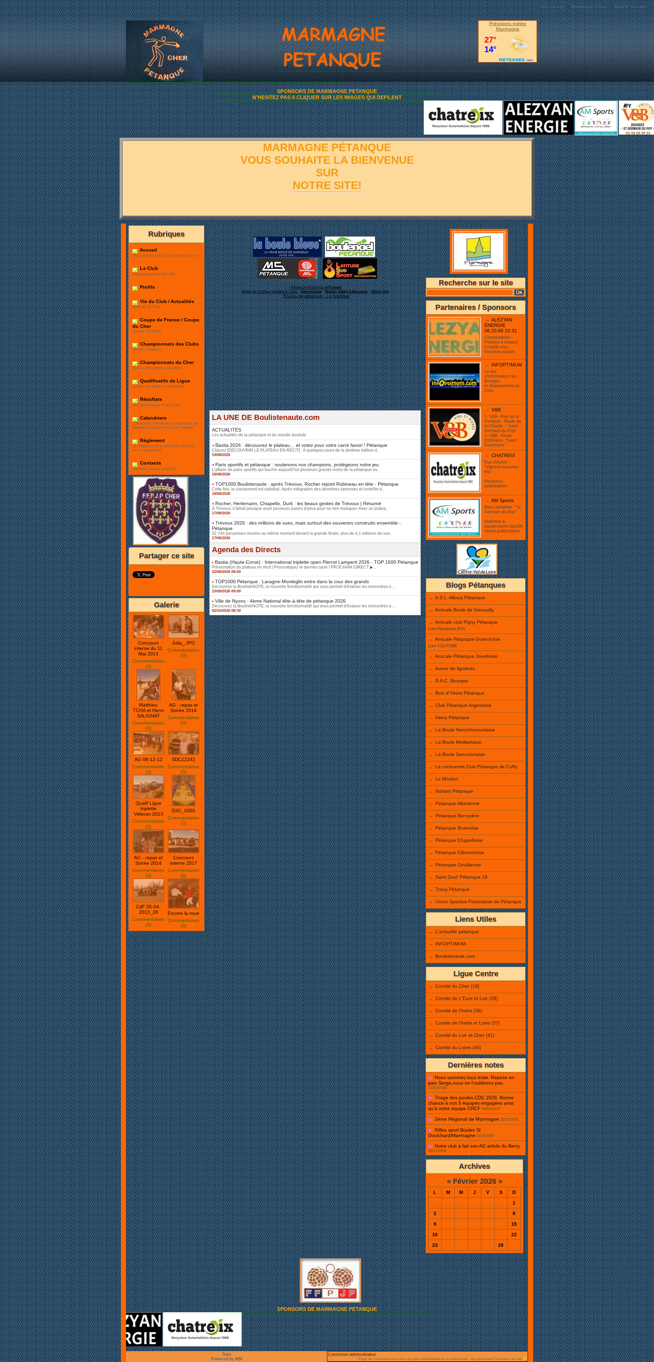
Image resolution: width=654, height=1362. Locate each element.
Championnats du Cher (166, 362)
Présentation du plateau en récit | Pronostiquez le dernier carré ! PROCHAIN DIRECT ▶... (294, 567)
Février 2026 (474, 1181)
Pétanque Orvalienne (458, 864)
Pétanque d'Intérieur (316, 287)
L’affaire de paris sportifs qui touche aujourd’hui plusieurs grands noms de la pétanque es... (296, 469)
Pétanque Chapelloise (459, 840)
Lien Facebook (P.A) (446, 628)
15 (514, 1224)
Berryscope (311, 291)
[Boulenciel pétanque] (350, 239)
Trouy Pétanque (452, 889)
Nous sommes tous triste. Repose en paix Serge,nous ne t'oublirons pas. (471, 1080)
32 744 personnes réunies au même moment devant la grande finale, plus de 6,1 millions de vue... (302, 533)
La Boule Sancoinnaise (460, 754)
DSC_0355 (183, 810)
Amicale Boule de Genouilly (464, 609)
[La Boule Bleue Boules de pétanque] (287, 239)
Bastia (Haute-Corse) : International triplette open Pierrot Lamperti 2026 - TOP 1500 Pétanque (316, 562)
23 (435, 1245)
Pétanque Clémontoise (459, 852)
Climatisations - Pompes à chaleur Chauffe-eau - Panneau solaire (501, 344)
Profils (147, 287)
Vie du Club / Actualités (166, 301)
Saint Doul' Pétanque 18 (461, 877)
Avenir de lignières (455, 668)
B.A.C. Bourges (451, 680)
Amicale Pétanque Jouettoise (466, 656)
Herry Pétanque (452, 717)
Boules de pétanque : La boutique (316, 296)
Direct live (380, 291)
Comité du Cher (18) (457, 986)
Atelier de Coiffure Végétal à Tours (270, 291)
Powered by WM (226, 1359)
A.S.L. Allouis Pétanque (460, 597)
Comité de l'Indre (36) (458, 1010)
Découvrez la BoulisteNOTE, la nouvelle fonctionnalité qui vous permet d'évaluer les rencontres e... (303, 586)
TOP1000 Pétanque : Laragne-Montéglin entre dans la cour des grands (292, 581)
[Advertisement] (315, 362)
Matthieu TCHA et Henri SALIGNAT (148, 710)
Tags (226, 1354)
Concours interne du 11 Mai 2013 (148, 648)
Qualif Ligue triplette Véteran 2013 (148, 808)
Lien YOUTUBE (442, 646)
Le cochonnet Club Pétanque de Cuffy (476, 766)
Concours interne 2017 (183, 860)
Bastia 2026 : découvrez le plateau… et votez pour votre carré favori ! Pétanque (301, 445)
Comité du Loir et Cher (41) (465, 1035)
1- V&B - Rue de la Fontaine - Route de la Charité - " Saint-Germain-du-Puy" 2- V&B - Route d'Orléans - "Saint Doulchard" (502, 431)
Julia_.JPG (183, 643)
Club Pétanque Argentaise (463, 705)
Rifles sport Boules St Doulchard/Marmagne (454, 1132)
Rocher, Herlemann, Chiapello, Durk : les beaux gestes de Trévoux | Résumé (298, 503)
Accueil (148, 250)
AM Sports (502, 500)
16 (435, 1234)
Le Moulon (446, 779)
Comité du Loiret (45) (458, 1047)
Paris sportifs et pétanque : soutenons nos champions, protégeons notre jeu (297, 464)
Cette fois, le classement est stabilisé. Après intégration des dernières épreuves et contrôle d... (298, 489)
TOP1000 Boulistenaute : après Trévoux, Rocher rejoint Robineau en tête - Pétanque (307, 484)
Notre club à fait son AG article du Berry (477, 1146)
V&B (496, 409)
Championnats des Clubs (169, 344)
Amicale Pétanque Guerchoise (467, 639)
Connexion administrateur (352, 1354)
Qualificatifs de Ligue (164, 380)
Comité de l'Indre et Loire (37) (467, 1023)
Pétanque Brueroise (456, 828)
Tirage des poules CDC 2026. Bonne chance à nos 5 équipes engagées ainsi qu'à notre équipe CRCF (471, 1103)
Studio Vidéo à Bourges (346, 291)
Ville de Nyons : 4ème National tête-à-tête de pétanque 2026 (280, 601)
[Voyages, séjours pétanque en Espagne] (350, 260)
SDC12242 (183, 759)
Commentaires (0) (148, 663)
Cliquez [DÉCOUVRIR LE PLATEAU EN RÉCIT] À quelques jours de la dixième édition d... (296, 450)
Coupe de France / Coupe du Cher (166, 323)
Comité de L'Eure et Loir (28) (466, 998)
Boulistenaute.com (455, 956)
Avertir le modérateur (630, 7)
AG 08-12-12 (148, 759)
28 (500, 1245)
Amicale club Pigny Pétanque (466, 622)
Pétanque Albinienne (457, 803)
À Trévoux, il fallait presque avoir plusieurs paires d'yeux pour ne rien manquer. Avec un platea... (300, 508)
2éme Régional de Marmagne (467, 1119)
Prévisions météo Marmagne (507, 26)
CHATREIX (503, 455)
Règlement (152, 440)
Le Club (148, 268)
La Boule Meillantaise (458, 742)
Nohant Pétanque (454, 791)
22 (514, 1234)
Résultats (150, 399)
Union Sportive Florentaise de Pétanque (478, 901)
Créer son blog (552, 7)
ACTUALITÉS (226, 430)
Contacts (150, 463)
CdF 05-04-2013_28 (148, 909)
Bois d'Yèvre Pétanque (459, 693)
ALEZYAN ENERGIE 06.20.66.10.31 (500, 325)
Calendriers (153, 418)
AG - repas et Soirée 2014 (183, 707)
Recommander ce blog (589, 7)
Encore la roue (183, 913)
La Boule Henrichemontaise (465, 729)
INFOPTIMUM (507, 364)
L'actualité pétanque (457, 931)
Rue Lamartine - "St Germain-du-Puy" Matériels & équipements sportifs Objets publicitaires (503, 519)
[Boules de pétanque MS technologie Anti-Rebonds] (287, 260)
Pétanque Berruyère (457, 815)
